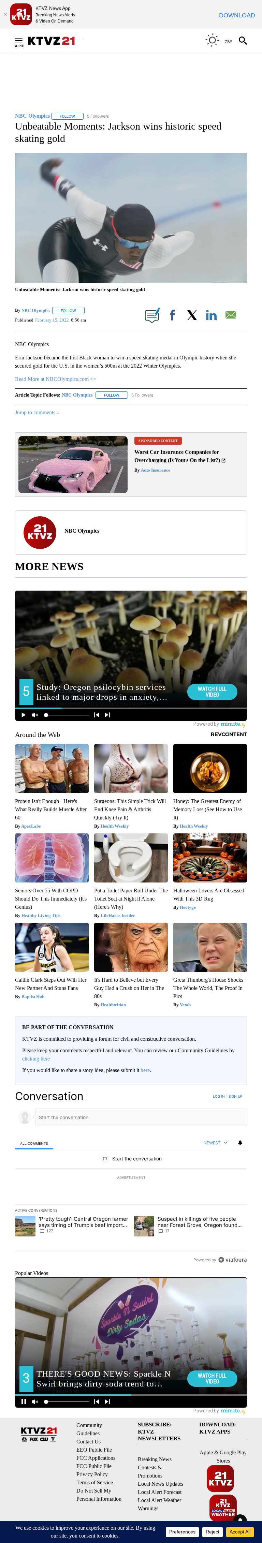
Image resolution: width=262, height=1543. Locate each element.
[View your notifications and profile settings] (240, 1142)
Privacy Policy (92, 1474)
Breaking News (155, 1459)
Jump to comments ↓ (37, 412)
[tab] (34, 1143)
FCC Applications (95, 1458)
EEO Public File (94, 1450)
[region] (131, 1177)
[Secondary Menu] (24, 40)
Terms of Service (94, 1482)
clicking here (36, 1059)
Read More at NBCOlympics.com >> (55, 379)
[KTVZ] (55, 40)
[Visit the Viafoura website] (232, 1260)
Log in (219, 1096)
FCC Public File (94, 1466)
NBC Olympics (35, 310)
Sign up (235, 1096)
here (145, 1070)
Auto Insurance (155, 470)
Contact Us (88, 1441)
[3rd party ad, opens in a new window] (73, 491)
